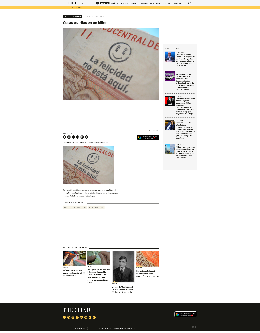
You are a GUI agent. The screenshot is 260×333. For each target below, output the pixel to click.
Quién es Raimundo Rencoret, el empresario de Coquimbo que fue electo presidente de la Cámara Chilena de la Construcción (185, 59)
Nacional (139, 268)
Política (114, 3)
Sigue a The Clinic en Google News (148, 137)
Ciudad (133, 3)
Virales (65, 267)
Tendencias (143, 3)
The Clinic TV (81, 317)
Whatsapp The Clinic (77, 317)
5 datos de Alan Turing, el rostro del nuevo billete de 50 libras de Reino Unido (122, 289)
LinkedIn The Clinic (85, 317)
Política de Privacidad (80, 331)
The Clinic (97, 3)
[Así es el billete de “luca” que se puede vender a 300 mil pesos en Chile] (74, 258)
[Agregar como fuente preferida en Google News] (185, 317)
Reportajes (177, 3)
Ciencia (114, 284)
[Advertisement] (111, 228)
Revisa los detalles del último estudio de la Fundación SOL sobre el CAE (147, 273)
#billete (68, 207)
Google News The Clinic (94, 317)
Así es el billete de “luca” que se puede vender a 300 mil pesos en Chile (74, 273)
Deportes (166, 3)
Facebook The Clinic (68, 317)
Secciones (195, 3)
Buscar (189, 3)
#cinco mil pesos (96, 207)
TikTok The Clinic (90, 317)
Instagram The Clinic (73, 317)
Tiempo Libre (155, 3)
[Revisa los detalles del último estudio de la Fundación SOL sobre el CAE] (147, 259)
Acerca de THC (80, 328)
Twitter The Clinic (64, 317)
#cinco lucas (80, 207)
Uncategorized (72, 16)
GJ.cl (194, 327)
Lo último (105, 3)
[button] (64, 137)
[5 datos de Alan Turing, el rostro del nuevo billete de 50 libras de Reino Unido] (123, 266)
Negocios (124, 3)
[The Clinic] (77, 3)
